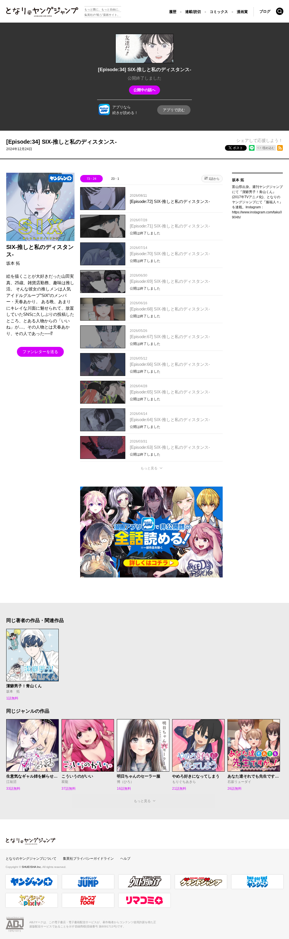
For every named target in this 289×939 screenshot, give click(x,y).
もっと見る (149, 468)
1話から (214, 178)
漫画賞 (242, 12)
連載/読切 (193, 12)
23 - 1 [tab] (115, 178)
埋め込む (268, 148)
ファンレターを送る (40, 351)
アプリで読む (174, 110)
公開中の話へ (144, 90)
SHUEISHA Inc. (32, 866)
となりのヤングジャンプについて (31, 859)
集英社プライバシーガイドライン (88, 859)
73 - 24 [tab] (91, 178)
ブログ (264, 11)
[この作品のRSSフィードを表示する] (280, 148)
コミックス (219, 12)
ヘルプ (125, 859)
